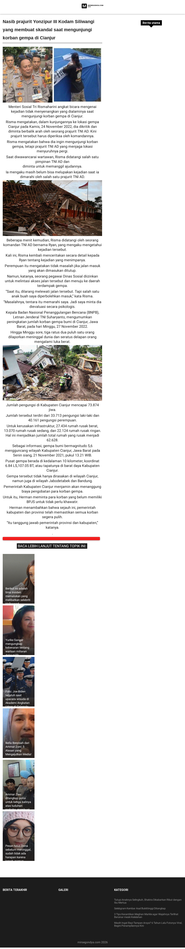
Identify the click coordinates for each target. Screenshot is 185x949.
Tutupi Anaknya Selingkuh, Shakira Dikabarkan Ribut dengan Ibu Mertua (148, 905)
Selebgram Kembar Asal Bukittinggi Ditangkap (140, 912)
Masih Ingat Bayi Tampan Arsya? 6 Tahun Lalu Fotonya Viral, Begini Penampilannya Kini (148, 928)
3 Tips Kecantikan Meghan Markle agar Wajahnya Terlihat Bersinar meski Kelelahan (146, 919)
